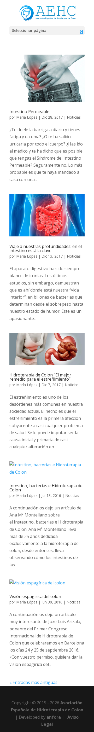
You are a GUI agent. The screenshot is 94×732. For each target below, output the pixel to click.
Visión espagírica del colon (35, 596)
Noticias (74, 117)
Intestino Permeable (29, 111)
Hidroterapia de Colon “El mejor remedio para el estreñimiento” (40, 377)
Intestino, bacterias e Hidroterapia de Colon (46, 488)
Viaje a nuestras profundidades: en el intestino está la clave (45, 248)
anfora (53, 717)
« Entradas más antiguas (33, 682)
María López (26, 117)
